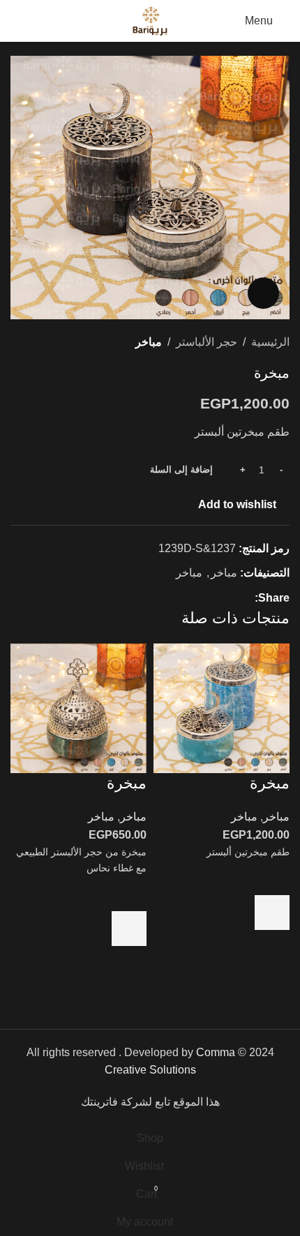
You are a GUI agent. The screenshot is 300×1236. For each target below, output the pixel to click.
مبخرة (270, 783)
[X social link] (231, 598)
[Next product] (18, 342)
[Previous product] (52, 342)
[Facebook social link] (247, 598)
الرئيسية (270, 342)
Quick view (272, 947)
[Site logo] (150, 20)
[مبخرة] (221, 707)
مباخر (148, 342)
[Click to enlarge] (263, 293)
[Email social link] (215, 598)
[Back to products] (35, 342)
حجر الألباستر (206, 342)
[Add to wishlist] (272, 877)
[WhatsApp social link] (198, 598)
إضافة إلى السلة (181, 469)
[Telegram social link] (182, 598)
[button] (272, 912)
